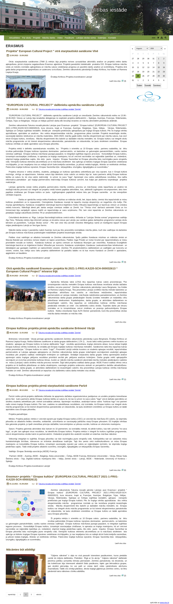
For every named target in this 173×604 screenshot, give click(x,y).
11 (138, 67)
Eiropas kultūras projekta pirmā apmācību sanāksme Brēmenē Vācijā (50, 328)
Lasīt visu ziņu (120, 322)
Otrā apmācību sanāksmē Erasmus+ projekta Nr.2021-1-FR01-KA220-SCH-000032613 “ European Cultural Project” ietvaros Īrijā (62, 270)
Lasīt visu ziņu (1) (117, 379)
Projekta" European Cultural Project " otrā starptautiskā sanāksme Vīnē (52, 51)
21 (153, 72)
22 (159, 72)
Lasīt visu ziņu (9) (117, 262)
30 (148, 59)
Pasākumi (69, 38)
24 (133, 76)
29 (143, 59)
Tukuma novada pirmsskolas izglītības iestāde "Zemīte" (59, 109)
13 (148, 67)
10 (133, 67)
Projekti (36, 38)
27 (133, 59)
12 (143, 67)
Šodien (139, 85)
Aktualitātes (14, 38)
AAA (153, 38)
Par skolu (26, 38)
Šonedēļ (148, 85)
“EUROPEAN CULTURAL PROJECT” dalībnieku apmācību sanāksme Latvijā (55, 105)
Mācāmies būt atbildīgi (20, 549)
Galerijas (102, 38)
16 (164, 67)
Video (60, 38)
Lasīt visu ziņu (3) (117, 81)
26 (143, 76)
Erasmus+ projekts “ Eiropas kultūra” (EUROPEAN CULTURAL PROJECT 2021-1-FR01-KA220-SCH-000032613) (62, 478)
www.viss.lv (164, 603)
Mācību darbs (48, 38)
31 (153, 59)
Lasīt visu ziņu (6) (117, 470)
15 (159, 67)
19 (143, 72)
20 (148, 72)
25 (138, 76)
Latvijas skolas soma (86, 38)
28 (138, 59)
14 (153, 67)
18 (138, 72)
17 (133, 72)
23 (164, 72)
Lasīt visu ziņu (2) (117, 576)
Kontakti (112, 38)
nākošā (38, 594)
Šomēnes (157, 85)
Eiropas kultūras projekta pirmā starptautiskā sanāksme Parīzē (46, 385)
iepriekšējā (11, 594)
